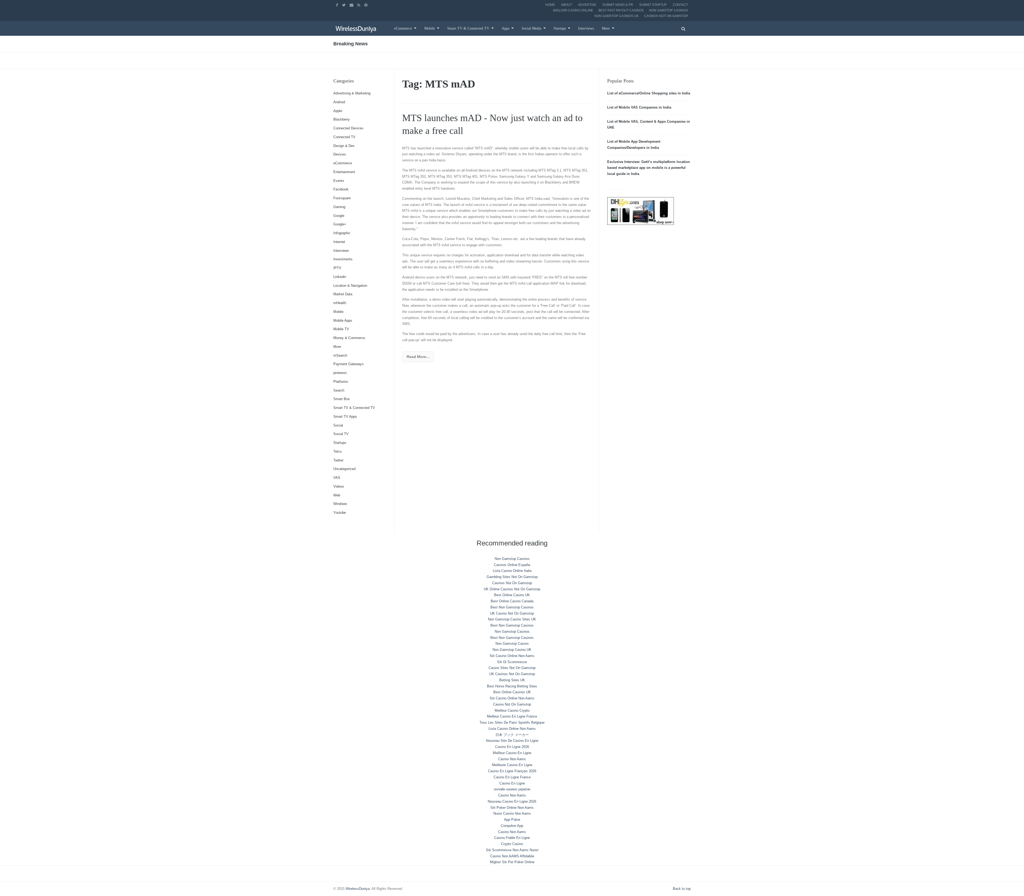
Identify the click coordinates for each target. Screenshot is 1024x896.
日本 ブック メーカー (512, 735)
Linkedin (339, 277)
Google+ (339, 224)
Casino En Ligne (512, 783)
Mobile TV (341, 329)
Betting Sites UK (512, 680)
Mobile (429, 28)
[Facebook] (337, 5)
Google (338, 216)
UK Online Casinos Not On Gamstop (512, 589)
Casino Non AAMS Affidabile (512, 856)
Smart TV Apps (345, 417)
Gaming (339, 207)
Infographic (341, 233)
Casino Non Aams (512, 759)
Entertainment (344, 172)
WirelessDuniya (358, 889)
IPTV (337, 268)
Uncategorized (344, 469)
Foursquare (342, 198)
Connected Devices (348, 128)
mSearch (340, 355)
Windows (340, 504)
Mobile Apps (342, 320)
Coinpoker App (512, 826)
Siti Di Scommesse (512, 662)
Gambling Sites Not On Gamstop (512, 577)
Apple (337, 111)
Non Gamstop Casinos (668, 10)
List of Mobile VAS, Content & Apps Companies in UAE (648, 125)
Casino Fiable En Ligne (512, 838)
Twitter (338, 460)
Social (338, 425)
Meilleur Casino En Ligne (512, 753)
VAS (336, 478)
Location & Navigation (350, 286)
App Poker (512, 820)
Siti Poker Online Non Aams (512, 808)
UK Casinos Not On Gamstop (512, 674)
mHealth (339, 303)
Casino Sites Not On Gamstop (512, 668)
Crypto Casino (512, 844)
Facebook (341, 189)
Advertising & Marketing (351, 93)
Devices (339, 154)
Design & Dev (344, 146)
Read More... (418, 357)
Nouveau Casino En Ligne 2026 (512, 801)
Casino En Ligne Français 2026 (512, 771)
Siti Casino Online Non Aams (512, 656)
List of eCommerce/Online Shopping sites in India (648, 93)
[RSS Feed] (359, 5)
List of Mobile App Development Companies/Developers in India (633, 145)
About (566, 5)
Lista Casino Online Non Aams (512, 729)
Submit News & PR (617, 5)
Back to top (682, 889)
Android (339, 102)
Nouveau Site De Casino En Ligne (512, 741)
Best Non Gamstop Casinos (512, 607)
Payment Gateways (348, 364)
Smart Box (341, 399)
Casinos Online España (512, 565)
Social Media (531, 28)
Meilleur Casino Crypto (512, 710)
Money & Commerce (349, 338)
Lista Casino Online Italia (512, 571)
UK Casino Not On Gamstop (512, 613)
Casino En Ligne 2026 (512, 747)
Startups (560, 28)
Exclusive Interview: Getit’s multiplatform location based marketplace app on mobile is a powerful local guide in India (648, 168)
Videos (338, 486)
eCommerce (403, 28)
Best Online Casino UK (512, 595)
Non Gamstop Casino (512, 644)
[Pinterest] (366, 5)
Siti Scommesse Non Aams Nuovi (512, 850)
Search (338, 390)
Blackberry (341, 119)
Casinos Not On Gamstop (666, 16)
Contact (680, 5)
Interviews (586, 28)
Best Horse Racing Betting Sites (512, 686)
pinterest (340, 373)
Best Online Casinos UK (512, 692)
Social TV (341, 434)
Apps (505, 28)
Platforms (340, 382)
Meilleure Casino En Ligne (512, 765)
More (606, 28)
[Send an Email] (352, 5)
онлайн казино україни (512, 789)
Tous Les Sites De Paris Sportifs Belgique (512, 722)
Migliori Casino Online (573, 10)
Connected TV (344, 137)
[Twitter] (344, 5)
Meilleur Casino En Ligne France (512, 716)
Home (550, 5)
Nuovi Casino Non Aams (512, 813)
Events (338, 181)
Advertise (587, 5)
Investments (343, 259)
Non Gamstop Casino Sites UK (512, 619)
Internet (339, 242)
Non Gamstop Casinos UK (616, 16)
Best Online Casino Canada (512, 601)
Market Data (342, 294)
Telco (337, 451)
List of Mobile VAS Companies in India (639, 107)
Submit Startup (653, 5)
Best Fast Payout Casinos (621, 10)
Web (336, 495)
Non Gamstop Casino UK (512, 650)
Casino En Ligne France (512, 777)
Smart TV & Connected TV (468, 28)
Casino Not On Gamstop (512, 704)
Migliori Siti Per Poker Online (512, 862)
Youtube (339, 513)
